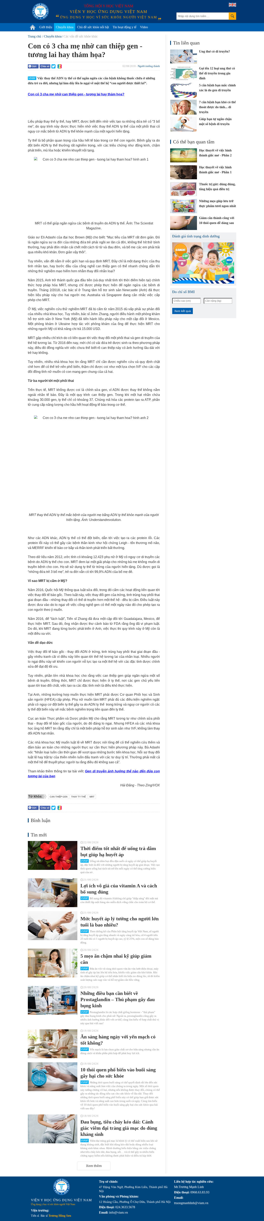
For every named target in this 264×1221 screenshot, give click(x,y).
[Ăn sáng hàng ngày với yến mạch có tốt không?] (52, 1043)
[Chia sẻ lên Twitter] (53, 66)
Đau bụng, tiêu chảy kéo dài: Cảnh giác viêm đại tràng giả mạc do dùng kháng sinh (118, 1128)
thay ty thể (78, 796)
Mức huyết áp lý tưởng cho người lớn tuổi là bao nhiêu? (119, 922)
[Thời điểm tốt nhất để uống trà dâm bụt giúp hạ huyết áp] (52, 855)
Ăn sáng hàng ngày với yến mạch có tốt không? (118, 1040)
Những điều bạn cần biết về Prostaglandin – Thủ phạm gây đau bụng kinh (117, 999)
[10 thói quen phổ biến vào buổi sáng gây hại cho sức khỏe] (52, 1076)
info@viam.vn (118, 1212)
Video (144, 27)
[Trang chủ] (32, 27)
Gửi (34, 66)
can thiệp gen (58, 796)
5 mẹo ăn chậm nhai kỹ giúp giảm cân (115, 959)
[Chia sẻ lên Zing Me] (60, 66)
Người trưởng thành (149, 66)
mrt (92, 796)
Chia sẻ (45, 66)
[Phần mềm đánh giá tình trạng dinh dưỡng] (203, 263)
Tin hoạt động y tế (124, 27)
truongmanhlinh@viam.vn (191, 1203)
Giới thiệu (45, 27)
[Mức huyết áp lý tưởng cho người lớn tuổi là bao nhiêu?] (52, 925)
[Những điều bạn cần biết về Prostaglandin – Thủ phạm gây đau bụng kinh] (52, 1000)
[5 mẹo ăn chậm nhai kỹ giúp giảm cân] (52, 963)
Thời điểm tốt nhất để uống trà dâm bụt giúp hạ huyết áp (118, 851)
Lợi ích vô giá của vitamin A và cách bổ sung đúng (118, 889)
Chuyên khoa (64, 27)
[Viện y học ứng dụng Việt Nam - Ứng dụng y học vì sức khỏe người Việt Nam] (40, 11)
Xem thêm (94, 1166)
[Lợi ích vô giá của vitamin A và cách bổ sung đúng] (52, 892)
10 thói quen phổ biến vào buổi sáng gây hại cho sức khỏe (118, 1073)
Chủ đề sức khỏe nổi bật (93, 27)
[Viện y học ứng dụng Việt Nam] (61, 1187)
